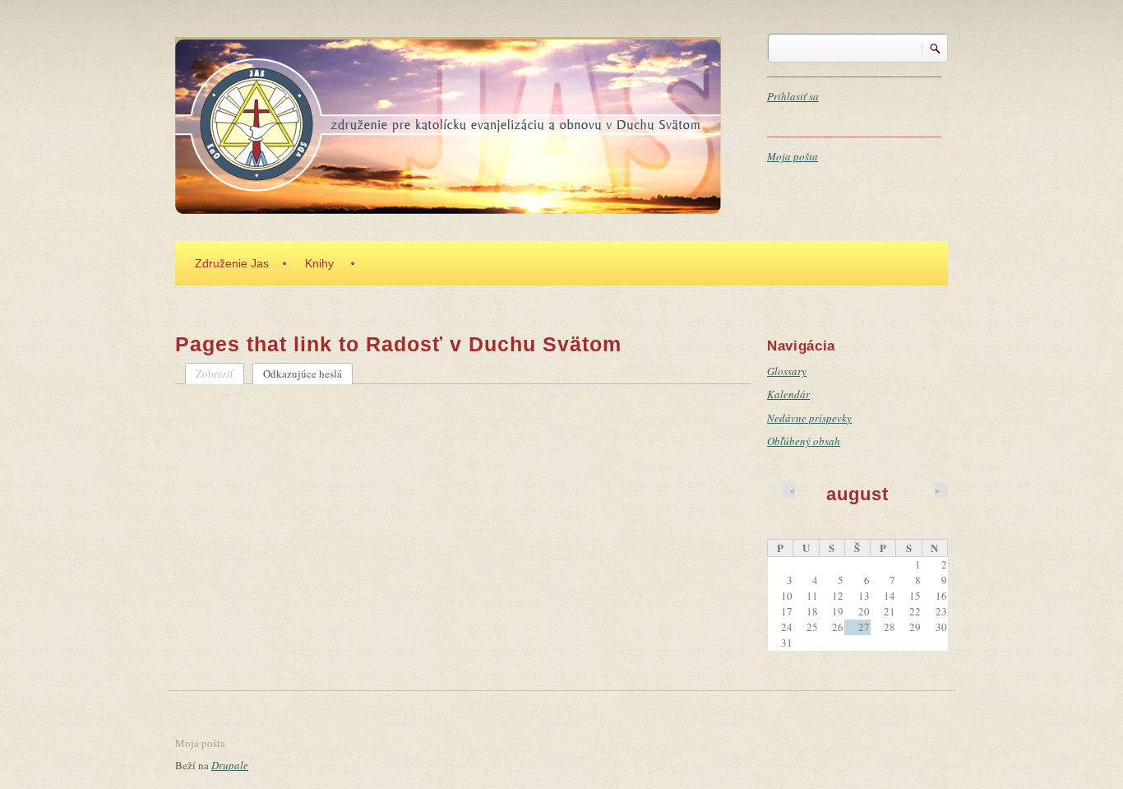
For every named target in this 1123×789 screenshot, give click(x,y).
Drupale (229, 765)
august (857, 494)
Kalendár (788, 394)
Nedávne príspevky (809, 418)
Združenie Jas (232, 263)
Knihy (319, 263)
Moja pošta (792, 156)
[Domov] (448, 123)
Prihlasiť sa (793, 96)
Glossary (786, 371)
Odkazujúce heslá (308, 373)
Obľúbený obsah (803, 441)
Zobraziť (214, 373)
